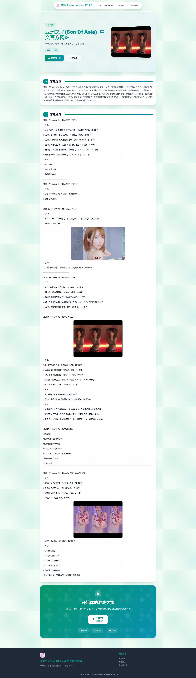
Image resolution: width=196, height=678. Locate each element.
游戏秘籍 (122, 662)
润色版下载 (123, 665)
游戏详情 (122, 658)
